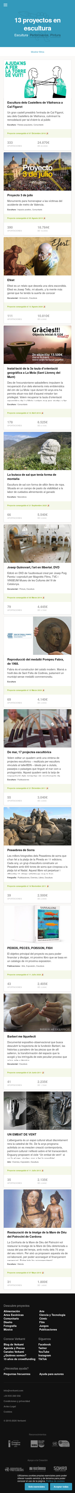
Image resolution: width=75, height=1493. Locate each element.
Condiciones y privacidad (17, 1401)
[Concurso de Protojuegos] (14, 1469)
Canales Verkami (14, 1351)
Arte (41, 1311)
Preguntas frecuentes (17, 1374)
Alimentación (12, 1311)
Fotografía (10, 1326)
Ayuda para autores (51, 1374)
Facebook (44, 1344)
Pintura (55, 34)
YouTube (43, 1351)
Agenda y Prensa (14, 1348)
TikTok (42, 1359)
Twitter (42, 1348)
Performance (39, 34)
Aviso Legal (10, 1406)
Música (8, 1329)
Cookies (8, 1411)
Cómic (43, 1318)
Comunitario (11, 1318)
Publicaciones (48, 1329)
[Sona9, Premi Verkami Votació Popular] (60, 1469)
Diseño (8, 1322)
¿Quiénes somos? (15, 1355)
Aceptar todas (61, 1486)
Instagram (44, 1355)
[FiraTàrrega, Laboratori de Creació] (37, 1469)
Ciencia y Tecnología (52, 1315)
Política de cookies (55, 1480)
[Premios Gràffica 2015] (14, 1444)
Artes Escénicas (14, 1315)
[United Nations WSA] (60, 1444)
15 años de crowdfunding (19, 1359)
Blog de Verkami (14, 1344)
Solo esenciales (36, 1486)
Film (42, 1322)
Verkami (38, 6)
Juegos (44, 1326)
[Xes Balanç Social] (37, 1444)
